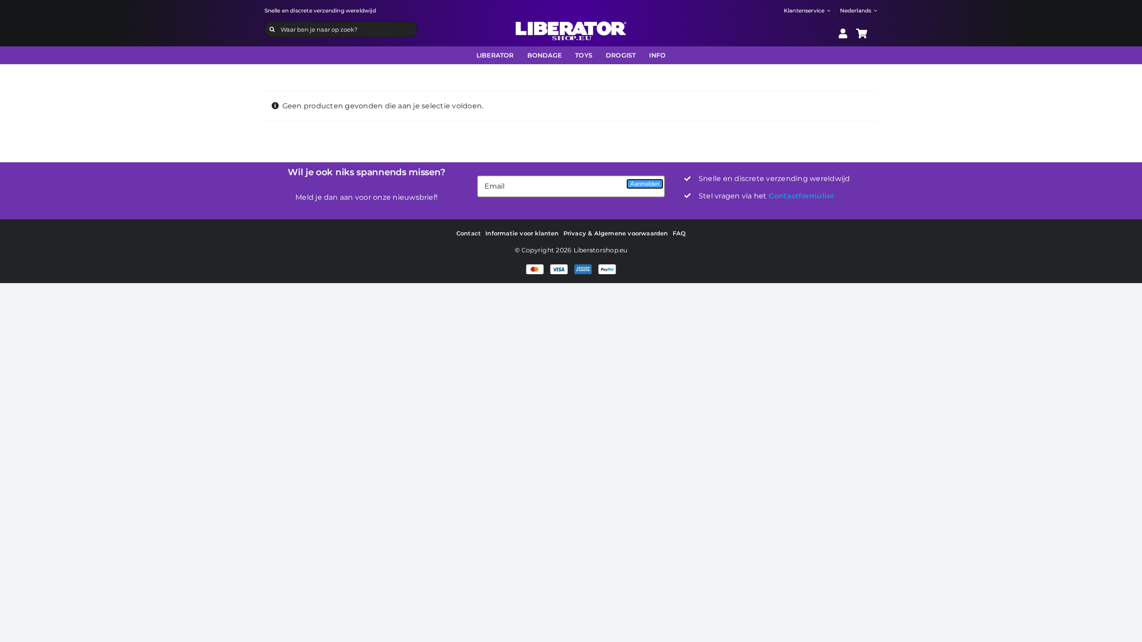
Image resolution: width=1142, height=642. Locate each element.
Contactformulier (802, 196)
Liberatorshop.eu (601, 250)
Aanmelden (644, 184)
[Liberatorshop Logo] (571, 25)
